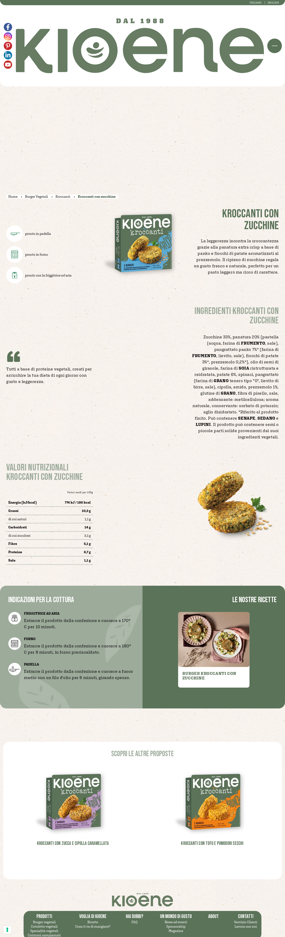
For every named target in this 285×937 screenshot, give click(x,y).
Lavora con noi (246, 926)
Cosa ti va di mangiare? (92, 926)
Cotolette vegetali (44, 926)
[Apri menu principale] (274, 46)
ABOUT (213, 916)
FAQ (134, 922)
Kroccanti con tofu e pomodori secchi (212, 843)
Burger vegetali (44, 922)
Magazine (176, 931)
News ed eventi (176, 922)
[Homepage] (140, 45)
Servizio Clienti (245, 922)
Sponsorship (175, 926)
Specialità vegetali (44, 931)
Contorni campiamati (44, 935)
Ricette (92, 922)
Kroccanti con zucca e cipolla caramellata (73, 843)
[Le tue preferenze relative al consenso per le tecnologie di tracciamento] (7, 930)
